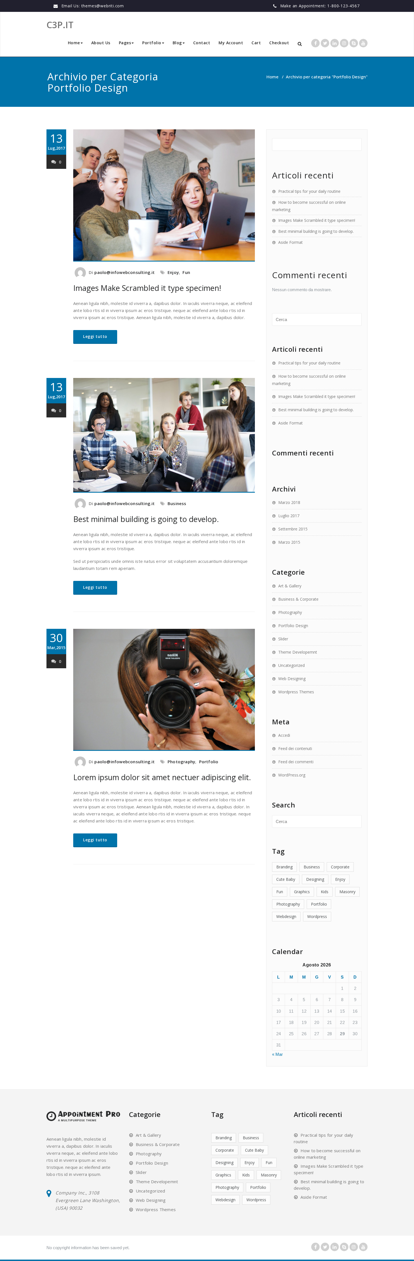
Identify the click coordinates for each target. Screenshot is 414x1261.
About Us (100, 42)
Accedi (284, 735)
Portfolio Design (293, 625)
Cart (256, 42)
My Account (231, 42)
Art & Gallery (289, 586)
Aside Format (290, 242)
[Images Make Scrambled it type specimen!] (164, 195)
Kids (324, 891)
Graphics (302, 891)
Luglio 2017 (288, 515)
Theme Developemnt (297, 652)
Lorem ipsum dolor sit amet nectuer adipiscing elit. (162, 777)
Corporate (340, 867)
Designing (315, 879)
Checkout (279, 42)
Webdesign (286, 916)
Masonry (347, 891)
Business (177, 503)
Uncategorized (291, 665)
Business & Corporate (298, 599)
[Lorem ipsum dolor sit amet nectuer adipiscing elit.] (164, 690)
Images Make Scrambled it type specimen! (147, 288)
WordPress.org (291, 775)
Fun (186, 272)
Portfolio (209, 761)
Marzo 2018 (289, 502)
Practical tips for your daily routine (309, 191)
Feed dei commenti (295, 761)
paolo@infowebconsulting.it (124, 272)
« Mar (277, 1054)
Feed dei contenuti (295, 748)
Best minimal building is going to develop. (146, 519)
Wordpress (317, 916)
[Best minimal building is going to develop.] (164, 435)
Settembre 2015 (293, 529)
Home (74, 42)
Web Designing (292, 678)
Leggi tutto (95, 336)
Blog (177, 42)
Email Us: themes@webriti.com (92, 5)
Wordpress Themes (296, 691)
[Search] (300, 43)
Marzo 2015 (289, 542)
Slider (283, 638)
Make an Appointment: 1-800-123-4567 (320, 5)
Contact (201, 42)
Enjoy (173, 272)
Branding (284, 867)
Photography (181, 761)
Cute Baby (285, 879)
